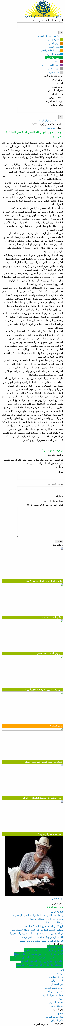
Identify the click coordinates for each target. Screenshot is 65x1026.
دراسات (59, 973)
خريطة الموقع (56, 1006)
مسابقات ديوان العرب (52, 995)
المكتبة (56, 61)
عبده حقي (51, 128)
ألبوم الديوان (57, 980)
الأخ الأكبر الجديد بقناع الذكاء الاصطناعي (43, 926)
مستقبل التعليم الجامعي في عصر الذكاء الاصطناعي (37, 930)
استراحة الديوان (52, 57)
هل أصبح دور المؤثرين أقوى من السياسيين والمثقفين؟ (36, 933)
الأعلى (62, 969)
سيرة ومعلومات (55, 977)
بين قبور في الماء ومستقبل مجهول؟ (45, 919)
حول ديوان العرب (54, 1017)
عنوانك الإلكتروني (55, 484)
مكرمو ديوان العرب (53, 991)
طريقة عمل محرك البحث (50, 36)
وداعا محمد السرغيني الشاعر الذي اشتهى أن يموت (38, 915)
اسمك (60, 472)
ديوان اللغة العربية (51, 65)
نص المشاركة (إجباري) (53, 501)
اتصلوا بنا (59, 1013)
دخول (60, 998)
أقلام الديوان (54, 39)
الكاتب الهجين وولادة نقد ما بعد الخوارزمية (42, 937)
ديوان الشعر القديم (54, 988)
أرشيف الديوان (56, 1002)
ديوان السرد (54, 43)
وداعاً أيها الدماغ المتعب (51, 922)
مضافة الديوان (53, 54)
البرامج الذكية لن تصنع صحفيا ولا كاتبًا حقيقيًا (41, 940)
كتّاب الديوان (57, 1020)
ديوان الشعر (54, 47)
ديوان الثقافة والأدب (50, 50)
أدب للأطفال (57, 984)
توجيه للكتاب (53, 68)
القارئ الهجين (56, 911)
